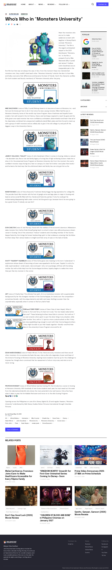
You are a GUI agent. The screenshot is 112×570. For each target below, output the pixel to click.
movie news (61, 421)
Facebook (105, 544)
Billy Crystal (35, 418)
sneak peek (35, 423)
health (15, 467)
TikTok (104, 555)
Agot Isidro (79, 508)
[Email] (17, 24)
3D (6, 14)
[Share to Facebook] (6, 24)
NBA (86, 467)
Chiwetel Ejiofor (64, 508)
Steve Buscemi (47, 423)
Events (87, 552)
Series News (89, 549)
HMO (21, 467)
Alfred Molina (14, 14)
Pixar (16, 423)
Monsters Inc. (33, 421)
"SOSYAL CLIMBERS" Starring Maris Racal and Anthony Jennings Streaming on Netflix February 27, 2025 (98, 87)
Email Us (70, 544)
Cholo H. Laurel (99, 508)
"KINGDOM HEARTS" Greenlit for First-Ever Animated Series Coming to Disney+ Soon (55, 474)
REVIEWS (51, 4)
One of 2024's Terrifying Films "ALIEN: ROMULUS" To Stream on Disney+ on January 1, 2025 (98, 53)
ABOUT (31, 4)
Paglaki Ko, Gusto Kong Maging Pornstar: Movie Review (97, 65)
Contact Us (102, 4)
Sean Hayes (25, 423)
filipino (8, 467)
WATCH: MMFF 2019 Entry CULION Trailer (98, 74)
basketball (79, 467)
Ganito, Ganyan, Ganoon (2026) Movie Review (98, 131)
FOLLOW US (63, 4)
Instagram (105, 547)
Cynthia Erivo (45, 512)
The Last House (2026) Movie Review (97, 141)
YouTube (104, 552)
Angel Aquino (88, 508)
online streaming (94, 467)
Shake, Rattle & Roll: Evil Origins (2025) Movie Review (97, 152)
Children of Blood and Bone (49, 508)
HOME (23, 4)
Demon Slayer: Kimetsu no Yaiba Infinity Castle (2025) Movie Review (98, 163)
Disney (65, 418)
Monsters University (47, 421)
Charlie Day (45, 418)
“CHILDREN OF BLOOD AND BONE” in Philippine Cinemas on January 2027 (55, 518)
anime (42, 467)
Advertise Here (96, 39)
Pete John (8, 423)
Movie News (89, 547)
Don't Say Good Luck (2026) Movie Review (97, 121)
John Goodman (21, 421)
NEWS (40, 4)
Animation (24, 14)
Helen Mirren (9, 421)
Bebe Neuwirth (10, 508)
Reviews (87, 544)
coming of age (22, 508)
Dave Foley (56, 418)
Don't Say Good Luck (12, 512)
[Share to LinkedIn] (14, 24)
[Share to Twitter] (9, 24)
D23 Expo (50, 467)
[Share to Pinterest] (12, 24)
